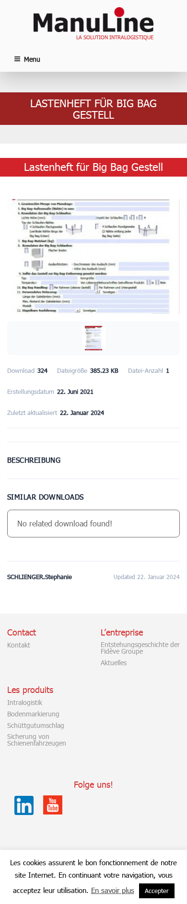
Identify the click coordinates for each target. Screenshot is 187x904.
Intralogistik (24, 702)
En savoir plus (112, 890)
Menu (32, 59)
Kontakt (18, 645)
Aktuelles (114, 662)
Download (93, 452)
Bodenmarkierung (33, 714)
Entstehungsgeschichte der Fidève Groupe (140, 648)
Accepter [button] (157, 890)
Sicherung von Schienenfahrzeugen (36, 740)
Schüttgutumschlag (35, 725)
